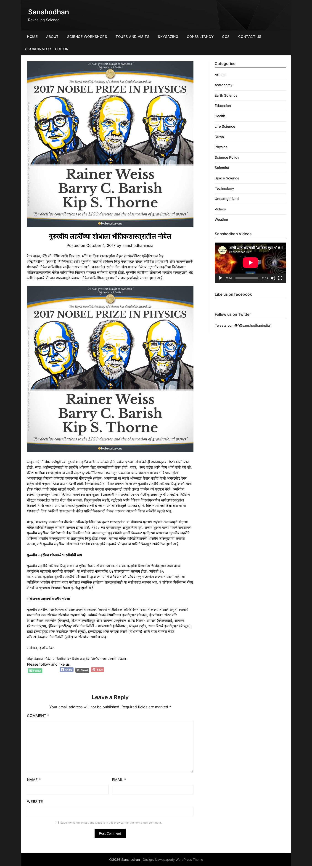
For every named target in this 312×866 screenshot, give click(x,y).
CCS (226, 36)
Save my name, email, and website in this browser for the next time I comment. (111, 822)
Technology (224, 188)
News (219, 136)
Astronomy (223, 85)
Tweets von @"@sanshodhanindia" (243, 325)
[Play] (220, 278)
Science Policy (227, 157)
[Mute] (273, 278)
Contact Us (250, 36)
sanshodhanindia (137, 245)
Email (119, 779)
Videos (220, 209)
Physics (221, 147)
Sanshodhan (48, 12)
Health (220, 116)
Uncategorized (227, 198)
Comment (38, 715)
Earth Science (226, 95)
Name (34, 779)
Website (35, 801)
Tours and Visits (132, 36)
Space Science (227, 178)
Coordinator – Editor (46, 49)
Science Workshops (87, 36)
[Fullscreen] (280, 278)
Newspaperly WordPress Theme (179, 859)
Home (32, 36)
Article (220, 74)
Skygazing (168, 36)
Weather (221, 219)
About (52, 36)
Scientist (222, 167)
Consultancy (200, 36)
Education (223, 105)
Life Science (225, 126)
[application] (250, 263)
